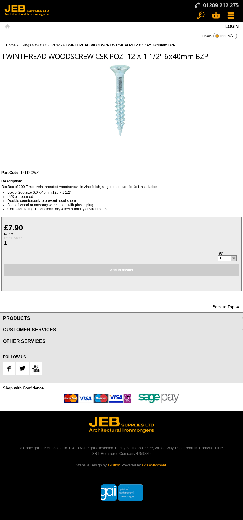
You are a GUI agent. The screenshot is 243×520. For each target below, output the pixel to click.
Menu (231, 15)
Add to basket (121, 270)
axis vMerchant (154, 465)
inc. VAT (227, 36)
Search (201, 15)
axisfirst (114, 465)
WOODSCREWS (48, 45)
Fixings (25, 45)
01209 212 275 (221, 5)
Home (7, 26)
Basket (216, 15)
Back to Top (223, 306)
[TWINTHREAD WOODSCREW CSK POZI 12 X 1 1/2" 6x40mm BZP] (121, 101)
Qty (220, 253)
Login (232, 26)
